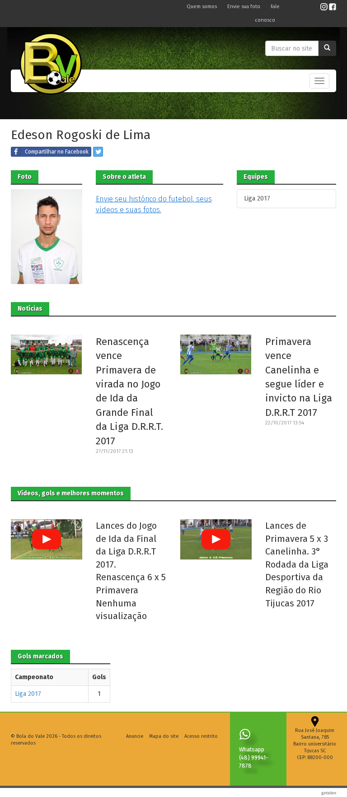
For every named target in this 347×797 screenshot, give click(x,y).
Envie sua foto (244, 6)
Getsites (328, 792)
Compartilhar (57, 152)
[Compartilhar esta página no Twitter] (98, 152)
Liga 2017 (257, 198)
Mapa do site (163, 736)
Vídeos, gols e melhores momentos (71, 493)
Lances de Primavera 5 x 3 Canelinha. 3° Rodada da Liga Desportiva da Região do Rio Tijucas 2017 (296, 564)
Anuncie (134, 736)
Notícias (30, 308)
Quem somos (202, 6)
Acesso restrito (201, 736)
